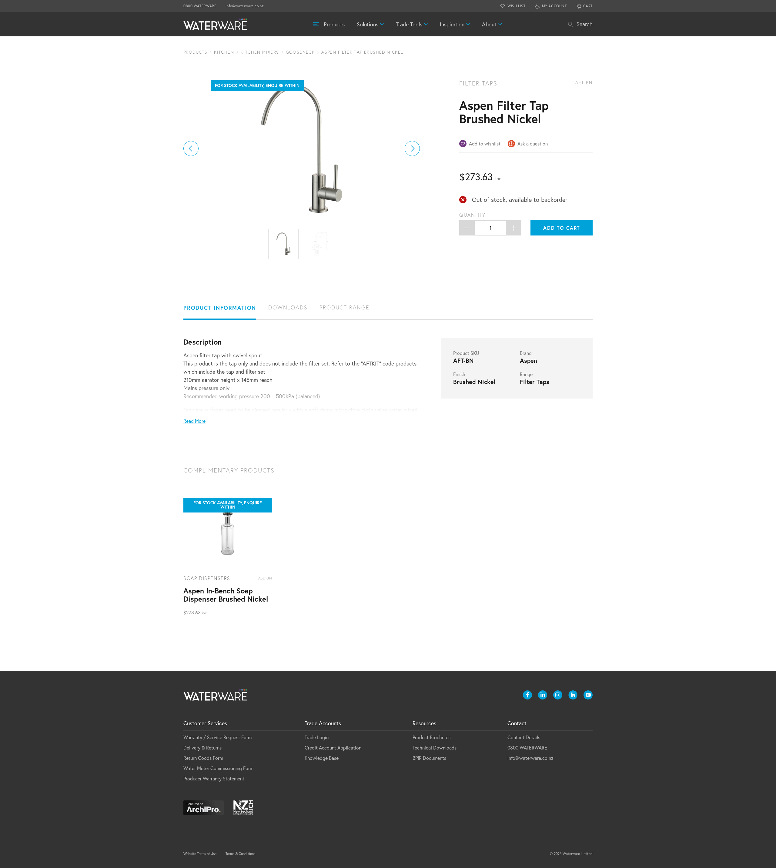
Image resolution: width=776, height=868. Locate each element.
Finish (459, 374)
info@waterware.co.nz (245, 6)
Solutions (367, 24)
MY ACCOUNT (554, 6)
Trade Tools (409, 24)
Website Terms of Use (199, 853)
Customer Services (205, 723)
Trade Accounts (323, 723)
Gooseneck (300, 52)
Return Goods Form (203, 758)
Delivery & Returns (202, 747)
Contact (517, 723)
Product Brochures (431, 737)
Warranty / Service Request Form (217, 737)
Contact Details (523, 737)
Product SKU (466, 353)
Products (334, 24)
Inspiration (452, 24)
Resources (424, 723)
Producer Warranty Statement (213, 778)
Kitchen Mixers (260, 52)
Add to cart (561, 228)
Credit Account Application (333, 747)
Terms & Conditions (240, 853)
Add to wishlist (484, 143)
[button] (191, 148)
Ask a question (532, 143)
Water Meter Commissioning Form (218, 768)
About (489, 24)
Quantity (472, 214)
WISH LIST (516, 6)
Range (526, 374)
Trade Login (317, 737)
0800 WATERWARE (199, 6)
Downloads (287, 307)
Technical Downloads (435, 747)
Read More (194, 421)
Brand (526, 353)
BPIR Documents (429, 758)
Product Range (344, 307)
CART (588, 6)
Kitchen (224, 52)
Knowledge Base (322, 758)
